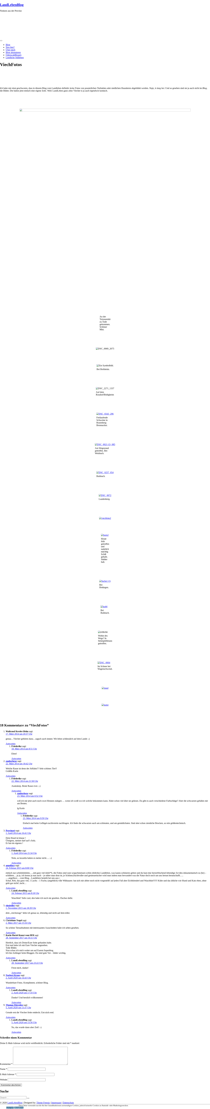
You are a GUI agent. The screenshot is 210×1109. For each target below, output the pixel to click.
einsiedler (10, 905)
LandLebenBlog (12, 5)
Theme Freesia (43, 1102)
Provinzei (10, 830)
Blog (8, 44)
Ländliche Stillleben (15, 57)
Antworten (10, 743)
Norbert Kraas (13, 975)
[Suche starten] (28, 1098)
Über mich (10, 50)
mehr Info (10, 1108)
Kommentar (6, 1064)
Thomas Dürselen (14, 1005)
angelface (10, 865)
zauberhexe (11, 761)
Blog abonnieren (13, 52)
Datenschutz (68, 1102)
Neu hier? (10, 47)
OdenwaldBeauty (14, 55)
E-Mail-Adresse (8, 1074)
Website (3, 1079)
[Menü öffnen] (1, 40)
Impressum (56, 1102)
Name (3, 1069)
